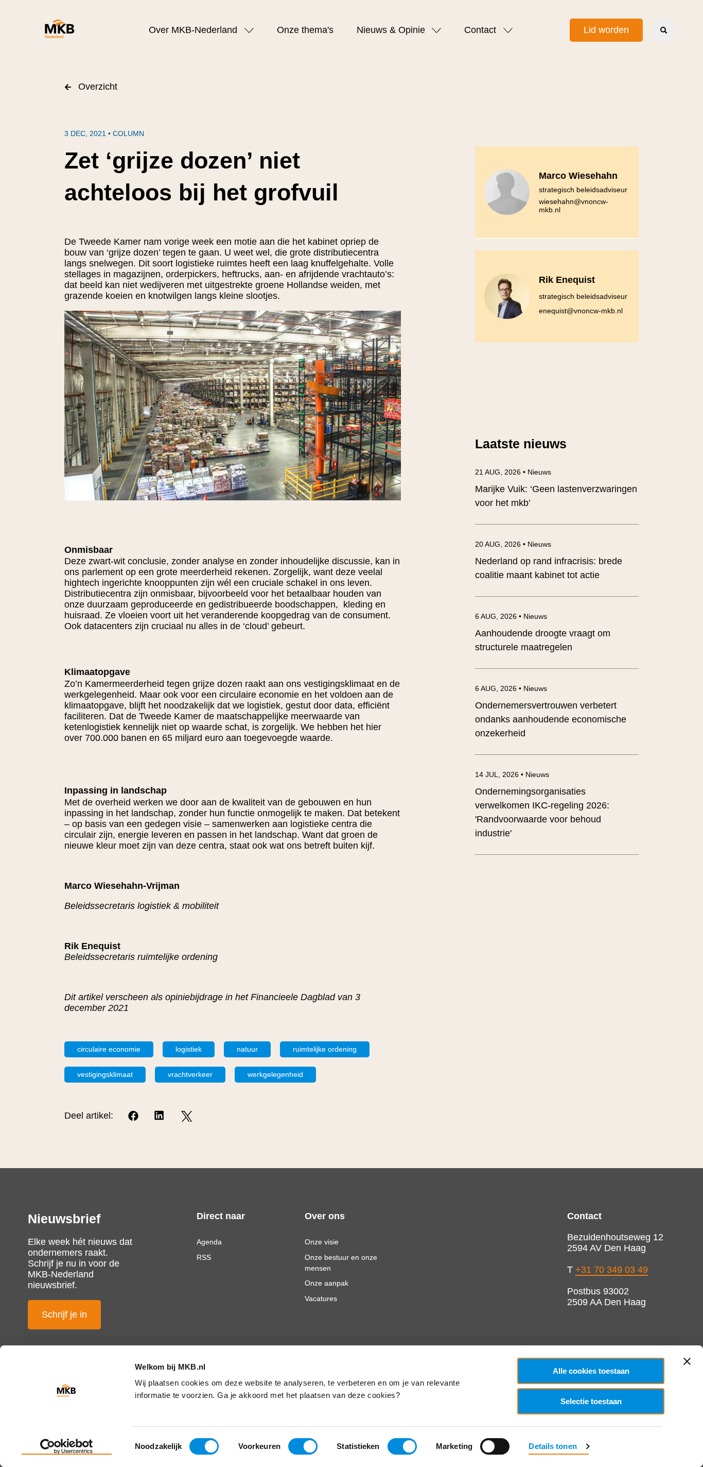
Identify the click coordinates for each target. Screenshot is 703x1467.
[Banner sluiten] (687, 1361)
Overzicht (97, 86)
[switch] (303, 1446)
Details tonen (552, 1446)
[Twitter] (186, 1116)
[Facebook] (134, 1116)
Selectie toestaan (591, 1401)
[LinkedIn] (160, 1116)
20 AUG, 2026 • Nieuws (513, 544)
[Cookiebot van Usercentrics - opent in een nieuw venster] (67, 1447)
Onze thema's (305, 30)
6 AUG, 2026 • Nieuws (511, 616)
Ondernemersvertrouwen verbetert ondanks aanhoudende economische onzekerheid (550, 719)
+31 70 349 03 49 (611, 1269)
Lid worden (606, 30)
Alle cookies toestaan (591, 1371)
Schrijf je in (64, 1314)
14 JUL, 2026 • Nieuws (512, 774)
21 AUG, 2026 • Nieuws (513, 472)
